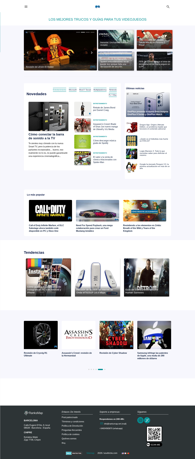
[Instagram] (140, 423)
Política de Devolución (72, 426)
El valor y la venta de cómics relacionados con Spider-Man (104, 159)
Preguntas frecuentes (72, 430)
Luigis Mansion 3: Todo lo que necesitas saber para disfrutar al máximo (153, 153)
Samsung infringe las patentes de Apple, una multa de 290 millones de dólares (152, 356)
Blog (63, 443)
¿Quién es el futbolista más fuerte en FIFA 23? (154, 140)
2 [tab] (91, 369)
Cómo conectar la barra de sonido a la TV (46, 136)
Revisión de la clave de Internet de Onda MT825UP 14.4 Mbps (94, 291)
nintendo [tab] (113, 90)
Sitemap (90, 453)
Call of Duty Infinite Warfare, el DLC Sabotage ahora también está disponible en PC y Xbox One (46, 228)
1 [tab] (88, 369)
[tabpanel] (41, 339)
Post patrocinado (70, 417)
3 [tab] (93, 369)
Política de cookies (70, 434)
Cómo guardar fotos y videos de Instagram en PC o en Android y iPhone (44, 290)
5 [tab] (100, 369)
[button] (27, 52)
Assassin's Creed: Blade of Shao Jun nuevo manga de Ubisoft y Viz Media (105, 126)
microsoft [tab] (73, 90)
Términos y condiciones (73, 421)
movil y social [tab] (85, 90)
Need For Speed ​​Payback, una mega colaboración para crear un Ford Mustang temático (94, 228)
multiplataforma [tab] (100, 90)
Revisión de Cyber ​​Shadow (113, 353)
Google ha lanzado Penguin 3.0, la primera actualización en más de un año (155, 166)
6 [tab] (104, 369)
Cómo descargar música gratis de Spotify (104, 141)
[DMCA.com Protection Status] (74, 453)
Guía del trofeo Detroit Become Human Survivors (141, 291)
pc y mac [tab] (113, 95)
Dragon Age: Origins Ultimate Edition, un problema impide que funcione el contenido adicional (153, 127)
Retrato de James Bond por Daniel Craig (104, 108)
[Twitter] (147, 423)
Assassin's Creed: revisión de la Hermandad (77, 354)
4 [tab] (96, 369)
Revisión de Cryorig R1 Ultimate (35, 354)
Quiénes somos (69, 438)
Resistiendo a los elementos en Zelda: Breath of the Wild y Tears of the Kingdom (142, 228)
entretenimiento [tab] (59, 90)
